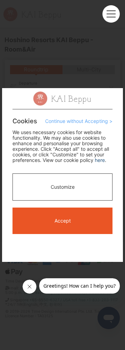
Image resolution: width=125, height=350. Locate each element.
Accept (63, 221)
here (100, 160)
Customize (63, 187)
